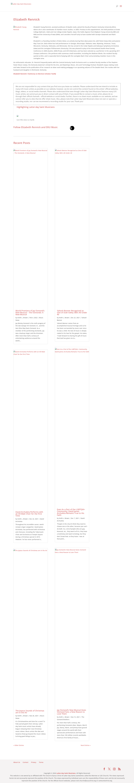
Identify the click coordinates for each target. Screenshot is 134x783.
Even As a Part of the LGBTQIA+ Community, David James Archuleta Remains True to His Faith (71, 512)
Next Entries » (86, 745)
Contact (25, 762)
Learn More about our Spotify (25, 120)
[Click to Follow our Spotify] (69, 116)
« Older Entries (18, 745)
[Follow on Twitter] (72, 128)
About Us (16, 762)
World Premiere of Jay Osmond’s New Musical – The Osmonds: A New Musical (29, 312)
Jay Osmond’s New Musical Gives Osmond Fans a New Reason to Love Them (71, 712)
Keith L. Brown (23, 318)
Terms (41, 762)
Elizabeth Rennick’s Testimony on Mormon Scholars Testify (34, 74)
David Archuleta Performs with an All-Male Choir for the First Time (29, 514)
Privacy (33, 762)
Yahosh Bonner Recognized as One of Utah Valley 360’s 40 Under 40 (72, 312)
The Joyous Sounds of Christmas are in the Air (29, 711)
